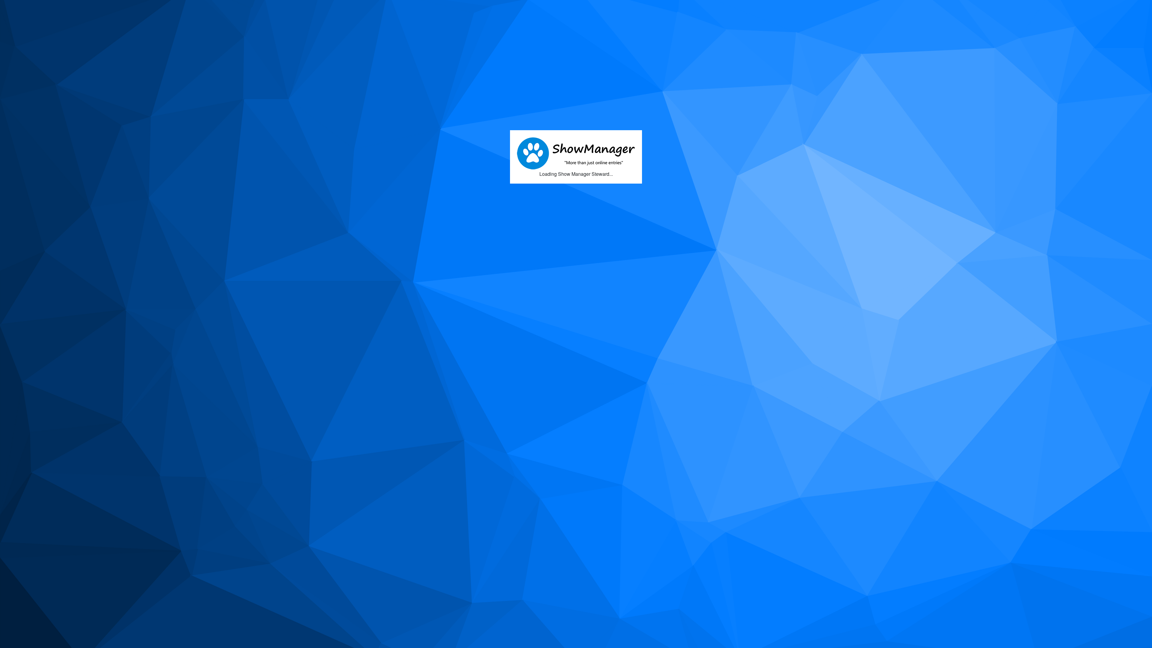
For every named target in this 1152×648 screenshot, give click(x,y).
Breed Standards (154, 7)
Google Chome (548, 27)
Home (62, 7)
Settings (116, 7)
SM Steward (31, 6)
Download (88, 7)
